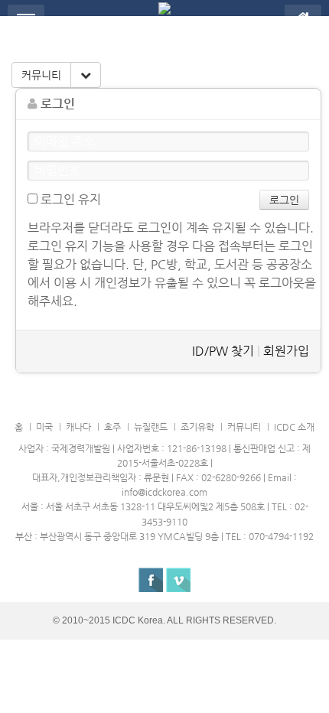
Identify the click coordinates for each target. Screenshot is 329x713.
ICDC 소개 (294, 427)
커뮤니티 (41, 75)
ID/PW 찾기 (223, 350)
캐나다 (78, 427)
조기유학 (197, 427)
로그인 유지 (69, 199)
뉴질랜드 (151, 427)
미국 (44, 427)
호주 (112, 427)
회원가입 (286, 350)
